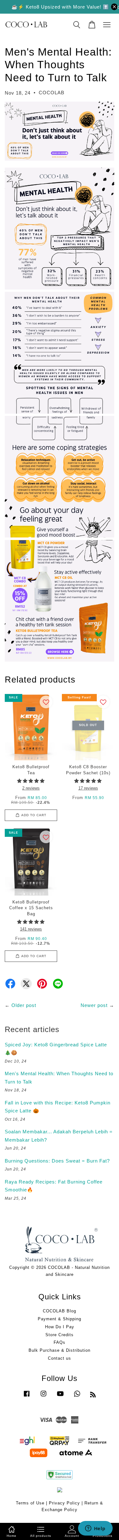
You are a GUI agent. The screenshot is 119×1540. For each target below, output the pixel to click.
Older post (23, 1005)
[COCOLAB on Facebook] (26, 1396)
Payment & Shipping (59, 1319)
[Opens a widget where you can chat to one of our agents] (95, 1529)
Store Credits (59, 1334)
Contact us (59, 1358)
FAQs (59, 1342)
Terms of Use (30, 1503)
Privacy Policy (64, 1503)
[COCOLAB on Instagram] (43, 1396)
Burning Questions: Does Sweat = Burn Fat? (57, 1160)
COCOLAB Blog (59, 1311)
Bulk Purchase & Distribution (59, 1350)
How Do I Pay (59, 1326)
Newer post (94, 1005)
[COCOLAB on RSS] (93, 1395)
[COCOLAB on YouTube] (60, 1396)
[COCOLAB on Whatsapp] (77, 1396)
